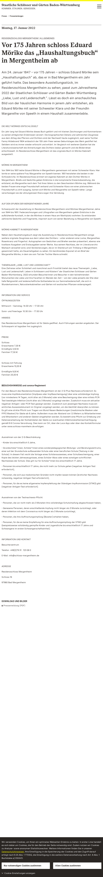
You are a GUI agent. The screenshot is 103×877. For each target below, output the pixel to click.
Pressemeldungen (16, 16)
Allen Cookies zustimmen (68, 865)
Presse (4, 16)
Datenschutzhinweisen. (13, 851)
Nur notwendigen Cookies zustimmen (22, 865)
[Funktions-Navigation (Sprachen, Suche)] (99, 6)
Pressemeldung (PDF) (14, 605)
